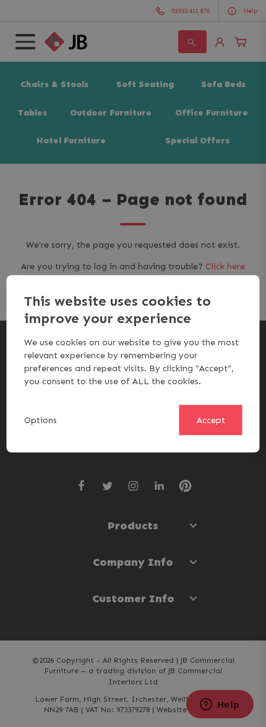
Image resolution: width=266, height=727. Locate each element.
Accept (211, 419)
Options (40, 419)
